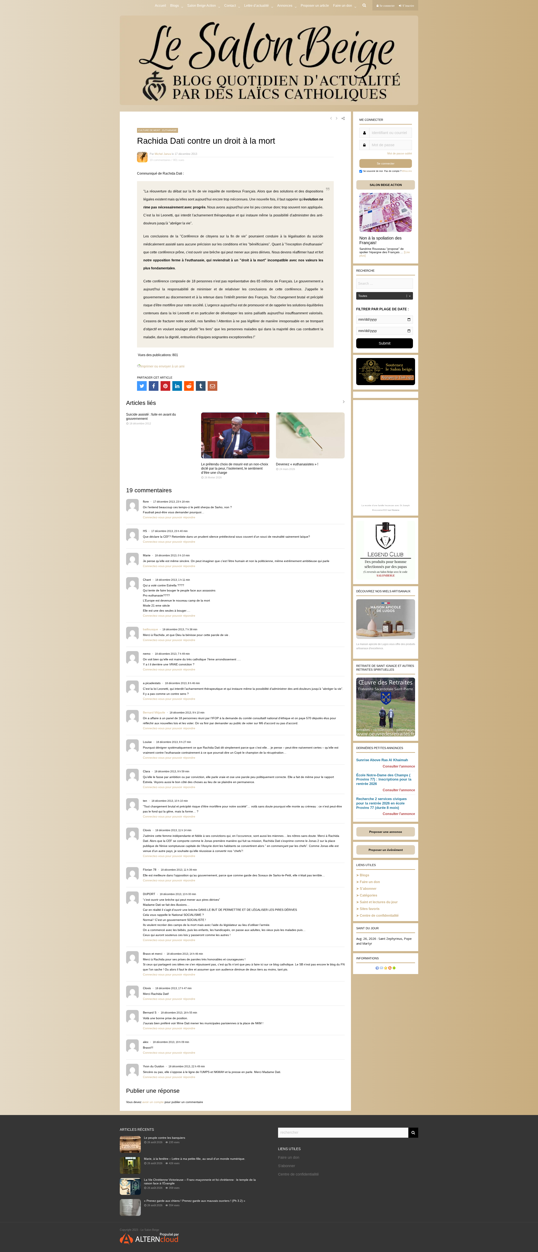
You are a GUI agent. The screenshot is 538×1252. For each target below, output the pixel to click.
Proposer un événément (386, 850)
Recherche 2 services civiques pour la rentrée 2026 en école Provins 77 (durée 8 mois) (381, 803)
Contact (230, 5)
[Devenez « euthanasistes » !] (310, 457)
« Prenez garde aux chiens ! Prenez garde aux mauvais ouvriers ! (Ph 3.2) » (194, 1200)
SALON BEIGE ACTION (386, 185)
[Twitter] (142, 386)
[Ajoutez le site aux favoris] (385, 968)
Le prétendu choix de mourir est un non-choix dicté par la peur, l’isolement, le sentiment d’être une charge (234, 468)
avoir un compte (153, 1102)
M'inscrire (407, 171)
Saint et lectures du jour (379, 902)
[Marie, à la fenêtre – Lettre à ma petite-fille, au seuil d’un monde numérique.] (130, 1172)
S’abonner (368, 888)
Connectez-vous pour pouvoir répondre (169, 517)
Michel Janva (163, 153)
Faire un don (370, 882)
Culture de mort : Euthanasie (157, 130)
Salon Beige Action (201, 5)
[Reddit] (189, 386)
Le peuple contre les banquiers (164, 1137)
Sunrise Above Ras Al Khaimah (382, 760)
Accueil (160, 5)
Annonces (284, 5)
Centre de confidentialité (379, 915)
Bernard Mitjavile (154, 712)
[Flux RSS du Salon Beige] (390, 968)
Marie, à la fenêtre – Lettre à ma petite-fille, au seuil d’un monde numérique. (194, 1158)
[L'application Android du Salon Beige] (394, 968)
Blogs (174, 5)
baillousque (150, 629)
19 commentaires (160, 160)
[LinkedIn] (177, 386)
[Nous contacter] (381, 968)
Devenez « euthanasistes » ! (297, 464)
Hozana (395, 510)
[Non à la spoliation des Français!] (385, 231)
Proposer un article (315, 5)
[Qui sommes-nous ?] (377, 968)
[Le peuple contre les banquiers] (130, 1151)
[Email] (212, 386)
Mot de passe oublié (399, 153)
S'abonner (286, 1166)
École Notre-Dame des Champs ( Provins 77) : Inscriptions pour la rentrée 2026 (383, 779)
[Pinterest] (165, 386)
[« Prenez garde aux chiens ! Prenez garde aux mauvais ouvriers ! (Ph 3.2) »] (130, 1215)
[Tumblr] (201, 386)
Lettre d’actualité (256, 5)
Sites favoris (370, 909)
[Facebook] (153, 386)
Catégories (368, 895)
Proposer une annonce (385, 831)
